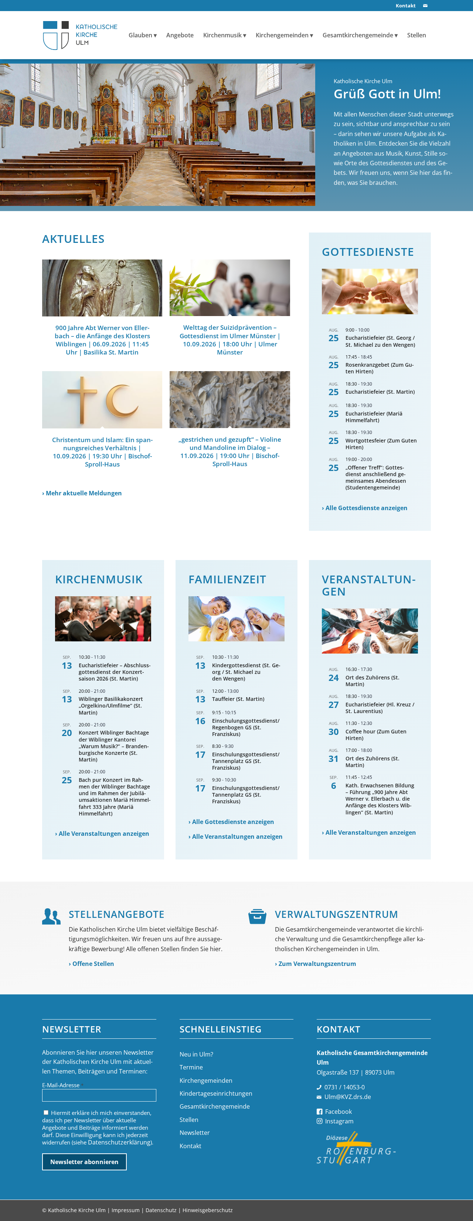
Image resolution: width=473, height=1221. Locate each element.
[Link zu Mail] (425, 5)
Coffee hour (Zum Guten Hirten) (376, 735)
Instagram (339, 1121)
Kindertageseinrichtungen (216, 1093)
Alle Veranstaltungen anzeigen (104, 834)
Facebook (338, 1112)
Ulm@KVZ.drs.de (347, 1097)
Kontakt (190, 1146)
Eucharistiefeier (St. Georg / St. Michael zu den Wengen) (380, 341)
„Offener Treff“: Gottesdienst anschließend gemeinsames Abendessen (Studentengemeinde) (376, 477)
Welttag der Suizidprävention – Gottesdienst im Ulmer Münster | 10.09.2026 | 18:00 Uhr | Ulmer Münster (230, 339)
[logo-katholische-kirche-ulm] (80, 35)
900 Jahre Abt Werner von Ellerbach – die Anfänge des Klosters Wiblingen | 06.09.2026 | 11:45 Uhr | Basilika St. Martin (102, 339)
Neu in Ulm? (196, 1054)
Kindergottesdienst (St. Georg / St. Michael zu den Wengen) (246, 672)
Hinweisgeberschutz (208, 1210)
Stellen (189, 1120)
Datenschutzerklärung (119, 1142)
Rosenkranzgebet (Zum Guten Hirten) (380, 368)
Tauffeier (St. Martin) (238, 698)
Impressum (126, 1210)
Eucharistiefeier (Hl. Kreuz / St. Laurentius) (380, 708)
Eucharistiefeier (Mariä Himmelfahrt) (374, 417)
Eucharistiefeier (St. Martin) (380, 391)
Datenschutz (161, 1210)
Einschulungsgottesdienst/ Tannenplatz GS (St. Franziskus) (245, 761)
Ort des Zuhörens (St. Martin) (372, 681)
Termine (191, 1067)
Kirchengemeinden (206, 1080)
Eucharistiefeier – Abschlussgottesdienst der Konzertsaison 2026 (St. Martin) (115, 672)
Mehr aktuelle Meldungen (84, 493)
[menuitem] (404, 6)
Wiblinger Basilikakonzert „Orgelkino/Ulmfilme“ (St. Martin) (111, 705)
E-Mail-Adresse (63, 1085)
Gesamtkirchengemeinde (215, 1106)
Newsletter (195, 1133)
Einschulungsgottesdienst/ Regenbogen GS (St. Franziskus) (245, 727)
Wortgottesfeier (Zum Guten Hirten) (381, 444)
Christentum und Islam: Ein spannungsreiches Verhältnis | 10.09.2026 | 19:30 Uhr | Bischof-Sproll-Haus (102, 451)
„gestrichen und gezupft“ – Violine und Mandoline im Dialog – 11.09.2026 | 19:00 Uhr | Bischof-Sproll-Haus (229, 451)
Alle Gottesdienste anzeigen (367, 508)
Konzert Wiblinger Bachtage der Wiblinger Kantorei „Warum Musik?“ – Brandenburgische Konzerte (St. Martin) (114, 746)
